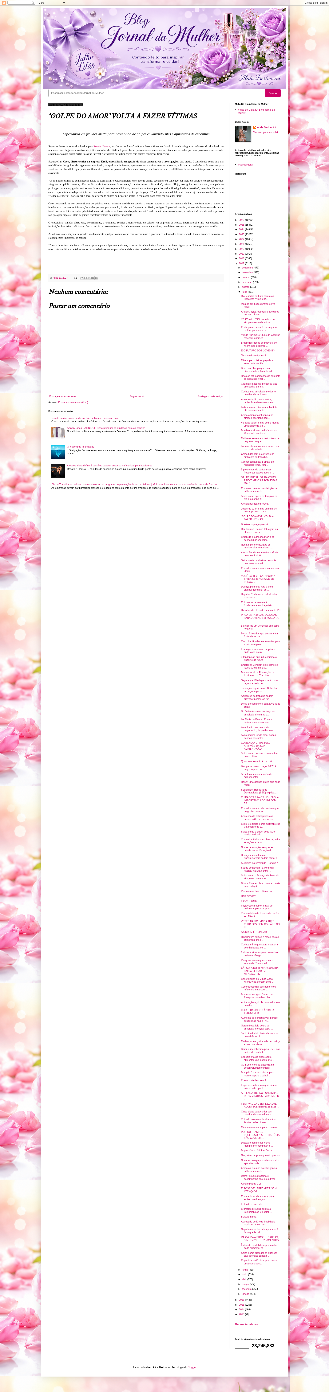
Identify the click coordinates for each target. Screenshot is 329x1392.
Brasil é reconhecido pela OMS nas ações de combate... (260, 1051)
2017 (242, 263)
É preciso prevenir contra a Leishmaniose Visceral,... (256, 1210)
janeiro (246, 1293)
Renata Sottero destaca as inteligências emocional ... (257, 546)
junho (245, 1269)
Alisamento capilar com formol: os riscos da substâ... (260, 448)
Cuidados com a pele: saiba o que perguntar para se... (260, 810)
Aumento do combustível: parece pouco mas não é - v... (259, 1019)
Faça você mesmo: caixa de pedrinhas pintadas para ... (257, 907)
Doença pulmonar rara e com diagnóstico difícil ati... (257, 588)
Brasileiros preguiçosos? (254, 524)
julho (245, 291)
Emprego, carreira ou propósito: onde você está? (258, 651)
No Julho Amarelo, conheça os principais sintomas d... (258, 713)
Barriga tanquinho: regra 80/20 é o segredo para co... (259, 768)
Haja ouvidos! (248, 896)
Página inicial (136, 396)
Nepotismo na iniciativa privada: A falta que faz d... (259, 1231)
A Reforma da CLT (251, 1183)
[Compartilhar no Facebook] (93, 278)
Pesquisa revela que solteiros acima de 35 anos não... (257, 962)
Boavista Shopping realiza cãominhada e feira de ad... (257, 370)
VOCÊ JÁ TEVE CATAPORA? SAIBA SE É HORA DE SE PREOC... (258, 579)
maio (245, 1274)
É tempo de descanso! (253, 1080)
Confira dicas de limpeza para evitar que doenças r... (257, 1198)
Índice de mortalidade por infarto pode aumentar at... (258, 1247)
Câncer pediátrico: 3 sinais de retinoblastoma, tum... (257, 463)
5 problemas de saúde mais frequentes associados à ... (257, 471)
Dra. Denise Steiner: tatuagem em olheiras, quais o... (260, 531)
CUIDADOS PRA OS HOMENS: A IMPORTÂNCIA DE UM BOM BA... (260, 800)
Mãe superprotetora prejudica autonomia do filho (257, 362)
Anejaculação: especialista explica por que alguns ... (260, 313)
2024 (242, 229)
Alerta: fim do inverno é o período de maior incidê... (259, 554)
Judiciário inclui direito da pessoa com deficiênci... (259, 1035)
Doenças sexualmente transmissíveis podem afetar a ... (260, 857)
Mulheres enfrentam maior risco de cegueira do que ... (260, 440)
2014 (242, 1309)
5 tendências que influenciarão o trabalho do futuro (259, 658)
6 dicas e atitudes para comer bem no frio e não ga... (260, 954)
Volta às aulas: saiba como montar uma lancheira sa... (260, 424)
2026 (242, 220)
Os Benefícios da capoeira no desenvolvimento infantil (257, 1066)
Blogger (192, 1367)
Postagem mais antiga (210, 396)
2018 (242, 258)
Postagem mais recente (62, 396)
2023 (242, 234)
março (246, 1284)
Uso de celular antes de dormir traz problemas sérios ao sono (85, 418)
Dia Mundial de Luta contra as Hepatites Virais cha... (257, 298)
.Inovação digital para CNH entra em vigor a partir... (259, 690)
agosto (246, 286)
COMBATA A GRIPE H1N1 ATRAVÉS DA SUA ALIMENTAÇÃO (255, 745)
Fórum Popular (249, 900)
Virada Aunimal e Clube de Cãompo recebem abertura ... (260, 336)
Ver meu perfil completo (266, 132)
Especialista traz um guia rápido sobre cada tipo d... (258, 1087)
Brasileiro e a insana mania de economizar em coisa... (257, 538)
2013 (242, 1314)
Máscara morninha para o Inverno (259, 1127)
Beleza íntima (248, 1216)
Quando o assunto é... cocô (256, 761)
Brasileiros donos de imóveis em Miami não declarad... (259, 344)
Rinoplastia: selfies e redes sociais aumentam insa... (260, 938)
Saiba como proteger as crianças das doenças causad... (259, 1254)
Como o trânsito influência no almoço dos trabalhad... (257, 417)
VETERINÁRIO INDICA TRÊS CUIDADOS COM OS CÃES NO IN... (260, 924)
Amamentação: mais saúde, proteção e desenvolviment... (258, 401)
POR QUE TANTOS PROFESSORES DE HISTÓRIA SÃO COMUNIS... (260, 1135)
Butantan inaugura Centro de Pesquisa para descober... (257, 996)
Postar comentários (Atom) (73, 402)
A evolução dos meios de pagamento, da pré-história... (258, 729)
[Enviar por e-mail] (82, 278)
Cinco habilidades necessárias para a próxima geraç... (260, 643)
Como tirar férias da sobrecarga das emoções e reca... (260, 841)
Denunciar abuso (246, 1324)
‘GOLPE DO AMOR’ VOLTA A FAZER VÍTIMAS (257, 518)
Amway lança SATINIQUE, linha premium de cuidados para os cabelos (106, 428)
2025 (242, 224)
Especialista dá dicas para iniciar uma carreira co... (259, 1262)
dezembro (248, 267)
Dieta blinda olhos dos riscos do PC (260, 610)
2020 (242, 249)
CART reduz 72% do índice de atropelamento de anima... (258, 321)
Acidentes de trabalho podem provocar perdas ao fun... (257, 697)
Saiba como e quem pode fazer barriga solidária (258, 833)
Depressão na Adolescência (256, 1150)
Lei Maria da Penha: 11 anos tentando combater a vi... (256, 721)
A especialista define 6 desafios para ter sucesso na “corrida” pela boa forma (109, 465)
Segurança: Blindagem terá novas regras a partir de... (259, 682)
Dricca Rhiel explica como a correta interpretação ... (260, 885)
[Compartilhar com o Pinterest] (96, 278)
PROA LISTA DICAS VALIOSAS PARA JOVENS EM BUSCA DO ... (260, 617)
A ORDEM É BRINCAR (254, 932)
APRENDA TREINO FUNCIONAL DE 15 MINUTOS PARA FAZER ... (260, 1095)
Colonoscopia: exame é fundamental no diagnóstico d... (260, 604)
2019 (242, 253)
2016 (242, 1299)
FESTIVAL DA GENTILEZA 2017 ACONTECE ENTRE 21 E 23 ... (260, 1105)
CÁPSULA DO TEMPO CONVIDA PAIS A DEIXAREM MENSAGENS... (259, 971)
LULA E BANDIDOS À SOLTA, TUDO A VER (258, 1012)
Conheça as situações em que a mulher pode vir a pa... (259, 329)
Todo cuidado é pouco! (253, 355)
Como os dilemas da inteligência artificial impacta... (259, 490)
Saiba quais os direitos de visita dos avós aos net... (258, 562)
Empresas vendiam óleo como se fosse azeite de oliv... (259, 666)
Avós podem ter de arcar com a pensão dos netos (258, 736)
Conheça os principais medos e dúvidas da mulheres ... (258, 393)
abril (244, 1279)
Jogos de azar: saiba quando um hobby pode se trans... (259, 510)
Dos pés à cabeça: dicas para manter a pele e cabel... (257, 1074)
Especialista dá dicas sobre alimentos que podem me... (257, 1058)
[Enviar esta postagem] (75, 277)
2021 (242, 244)
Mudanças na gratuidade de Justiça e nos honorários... (260, 1043)
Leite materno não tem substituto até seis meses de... (259, 409)
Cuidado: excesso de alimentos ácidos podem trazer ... (258, 1121)
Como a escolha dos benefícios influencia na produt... (258, 988)
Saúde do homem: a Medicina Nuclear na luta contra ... (257, 869)
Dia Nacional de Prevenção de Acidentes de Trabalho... (257, 674)
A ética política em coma (254, 503)
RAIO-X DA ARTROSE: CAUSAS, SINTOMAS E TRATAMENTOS (260, 1239)
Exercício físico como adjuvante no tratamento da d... (260, 825)
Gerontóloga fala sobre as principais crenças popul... (257, 1027)
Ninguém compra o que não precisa (260, 1155)
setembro (247, 282)
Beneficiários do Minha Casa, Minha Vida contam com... (257, 980)
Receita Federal (101, 146)
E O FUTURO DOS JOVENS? (258, 350)
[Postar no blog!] (85, 278)
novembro (248, 272)
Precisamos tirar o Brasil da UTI (258, 891)
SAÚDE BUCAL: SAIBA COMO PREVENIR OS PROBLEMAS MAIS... (259, 480)
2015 (242, 1304)
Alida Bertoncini (266, 127)
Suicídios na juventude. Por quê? (259, 863)
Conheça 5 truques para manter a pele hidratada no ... (259, 946)
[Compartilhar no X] (89, 278)
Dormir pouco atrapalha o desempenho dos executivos (258, 1177)
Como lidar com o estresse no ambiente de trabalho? (257, 455)
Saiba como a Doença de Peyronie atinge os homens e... (260, 877)
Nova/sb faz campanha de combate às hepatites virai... (260, 377)
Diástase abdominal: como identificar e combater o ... (257, 1144)
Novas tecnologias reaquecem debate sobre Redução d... (257, 849)
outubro (246, 277)
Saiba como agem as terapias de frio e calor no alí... (259, 498)
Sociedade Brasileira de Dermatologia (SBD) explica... (259, 791)
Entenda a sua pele (251, 1204)
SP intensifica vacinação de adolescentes (256, 776)
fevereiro (247, 1289)
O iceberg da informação (80, 446)
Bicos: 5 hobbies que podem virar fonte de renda (259, 635)
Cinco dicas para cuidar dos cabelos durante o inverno (256, 1113)
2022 (242, 239)
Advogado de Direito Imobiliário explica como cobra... (258, 1223)
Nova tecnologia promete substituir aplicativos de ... (260, 1162)
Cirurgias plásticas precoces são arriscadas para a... (259, 385)
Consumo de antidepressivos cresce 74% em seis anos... (258, 818)
